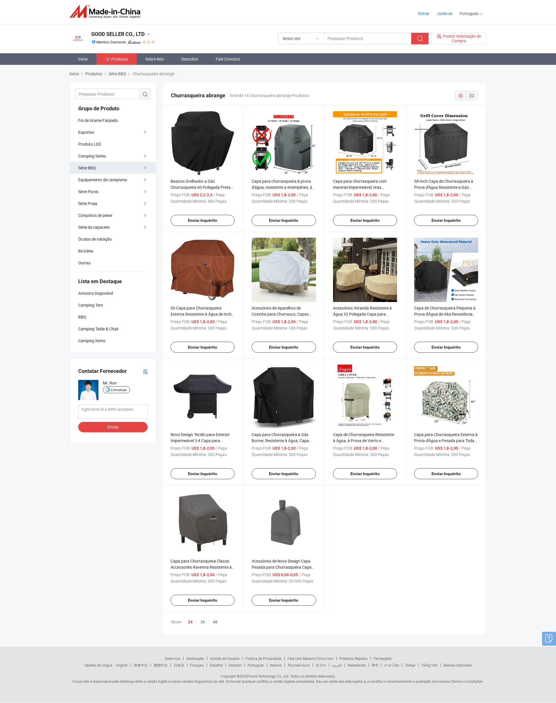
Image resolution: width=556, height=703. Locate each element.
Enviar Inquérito (202, 220)
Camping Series (92, 156)
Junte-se (444, 13)
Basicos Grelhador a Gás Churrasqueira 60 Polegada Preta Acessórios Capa (201, 187)
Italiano (276, 665)
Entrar (423, 13)
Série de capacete (93, 227)
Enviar (113, 427)
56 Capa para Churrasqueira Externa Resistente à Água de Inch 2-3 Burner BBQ (201, 314)
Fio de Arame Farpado (98, 120)
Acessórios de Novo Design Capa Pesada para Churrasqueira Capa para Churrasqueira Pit (282, 567)
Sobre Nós (154, 59)
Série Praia (87, 203)
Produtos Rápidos (353, 658)
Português (256, 665)
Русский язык (299, 665)
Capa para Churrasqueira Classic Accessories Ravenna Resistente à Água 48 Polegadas (201, 567)
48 (215, 622)
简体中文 (141, 665)
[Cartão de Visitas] (145, 371)
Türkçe (410, 665)
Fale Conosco (228, 59)
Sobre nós (172, 658)
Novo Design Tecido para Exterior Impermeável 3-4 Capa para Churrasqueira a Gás (200, 440)
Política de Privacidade (263, 658)
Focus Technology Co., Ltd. (268, 676)
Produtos (119, 59)
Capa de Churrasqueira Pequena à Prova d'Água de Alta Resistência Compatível (444, 314)
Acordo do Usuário (224, 658)
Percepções (383, 658)
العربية (337, 665)
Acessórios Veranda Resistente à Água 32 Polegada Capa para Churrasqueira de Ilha (362, 314)
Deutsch (235, 665)
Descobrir (189, 59)
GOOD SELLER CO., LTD (118, 34)
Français (197, 665)
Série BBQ (87, 168)
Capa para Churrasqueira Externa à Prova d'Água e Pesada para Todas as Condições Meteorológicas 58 (446, 440)
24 (190, 622)
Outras (84, 263)
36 (202, 622)
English (122, 665)
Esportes (86, 132)
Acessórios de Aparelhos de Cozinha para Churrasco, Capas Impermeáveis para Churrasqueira (282, 314)
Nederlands (357, 665)
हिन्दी (375, 665)
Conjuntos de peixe (95, 215)
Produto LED (89, 144)
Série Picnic (88, 191)
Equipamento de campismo (102, 179)
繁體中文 (161, 665)
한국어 (321, 665)
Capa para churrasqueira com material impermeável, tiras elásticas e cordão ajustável (360, 187)
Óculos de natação (95, 239)
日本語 (179, 665)
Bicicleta (85, 251)
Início (83, 59)
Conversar (119, 389)
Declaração (195, 658)
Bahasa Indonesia (458, 665)
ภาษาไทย (391, 665)
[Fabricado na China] (107, 11)
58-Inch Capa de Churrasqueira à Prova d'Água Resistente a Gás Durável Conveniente (443, 187)
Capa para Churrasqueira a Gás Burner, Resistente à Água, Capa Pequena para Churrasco (280, 440)
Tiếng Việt (429, 665)
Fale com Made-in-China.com (310, 658)
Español (216, 665)
